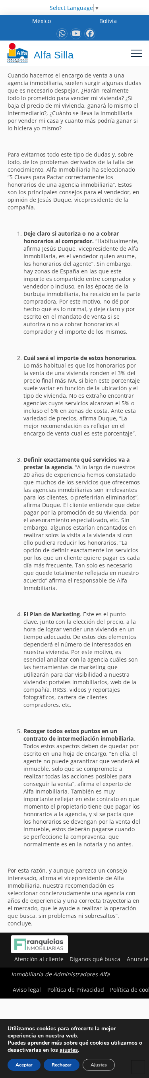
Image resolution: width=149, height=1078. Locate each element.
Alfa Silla (54, 54)
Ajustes (99, 1065)
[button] (136, 53)
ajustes (69, 1050)
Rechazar (62, 1065)
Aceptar (24, 1065)
